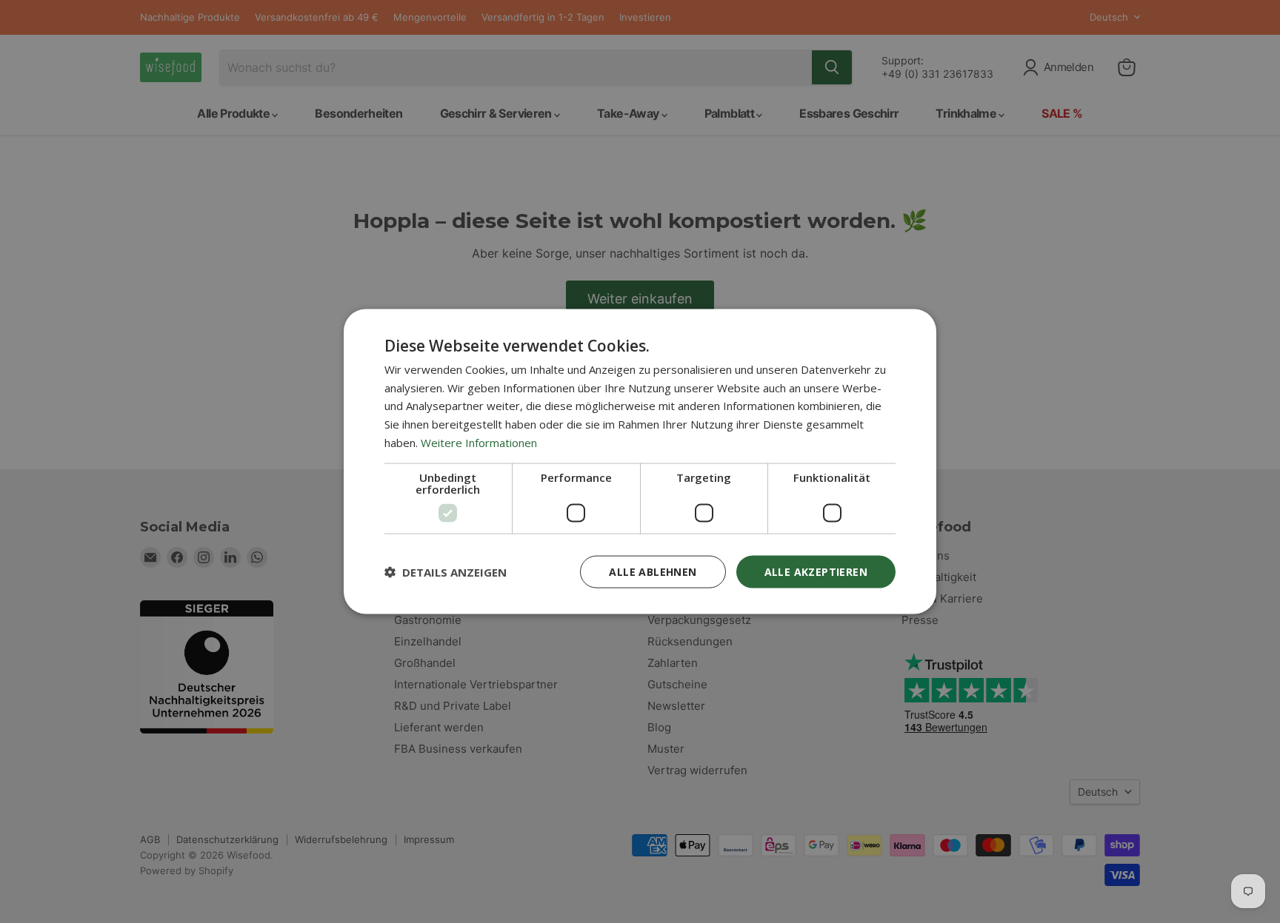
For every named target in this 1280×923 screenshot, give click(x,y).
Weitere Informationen (479, 441)
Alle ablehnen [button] (652, 571)
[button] (445, 572)
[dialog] (640, 461)
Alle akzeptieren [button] (815, 571)
